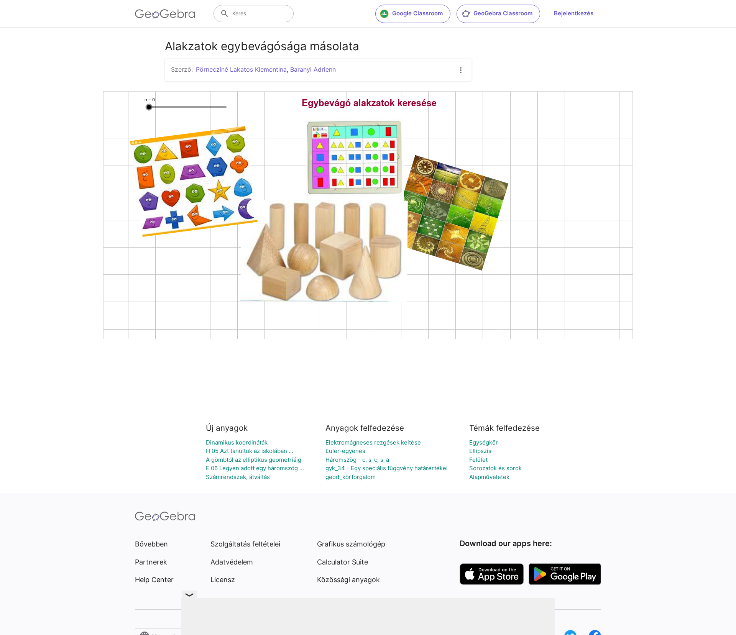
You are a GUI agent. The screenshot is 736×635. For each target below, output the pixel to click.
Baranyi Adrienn (313, 69)
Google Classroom (417, 13)
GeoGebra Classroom (502, 13)
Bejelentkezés (573, 13)
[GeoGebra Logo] (165, 13)
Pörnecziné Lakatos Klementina (241, 69)
